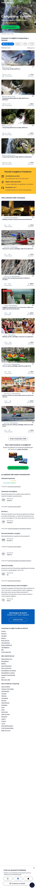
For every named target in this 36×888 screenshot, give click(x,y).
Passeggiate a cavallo (8, 673)
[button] (32, 885)
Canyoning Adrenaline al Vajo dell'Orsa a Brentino (15, 99)
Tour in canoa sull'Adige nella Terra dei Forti (16, 366)
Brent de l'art (5, 640)
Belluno (3, 638)
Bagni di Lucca (5, 730)
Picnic (3, 677)
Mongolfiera (5, 661)
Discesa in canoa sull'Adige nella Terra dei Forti (17, 249)
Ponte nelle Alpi (6, 652)
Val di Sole (4, 712)
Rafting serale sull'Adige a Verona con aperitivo (17, 337)
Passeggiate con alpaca (8, 670)
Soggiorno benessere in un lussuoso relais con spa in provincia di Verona (17, 308)
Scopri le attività (10, 27)
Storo (3, 707)
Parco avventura (6, 668)
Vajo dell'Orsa (5, 643)
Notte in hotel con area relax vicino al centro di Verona (17, 396)
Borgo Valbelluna (6, 645)
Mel (2, 650)
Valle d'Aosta (5, 703)
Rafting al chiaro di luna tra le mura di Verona (17, 219)
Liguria (3, 719)
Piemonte (4, 717)
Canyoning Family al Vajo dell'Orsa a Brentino (17, 157)
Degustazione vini (6, 659)
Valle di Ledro (5, 714)
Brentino (4, 633)
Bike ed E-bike (5, 680)
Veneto (3, 631)
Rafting (3, 663)
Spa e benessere (6, 666)
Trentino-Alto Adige (7, 689)
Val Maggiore (5, 647)
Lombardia (4, 698)
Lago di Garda (5, 687)
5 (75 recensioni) (9, 23)
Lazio (2, 710)
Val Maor (4, 636)
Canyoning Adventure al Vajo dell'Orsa (14, 127)
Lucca (3, 723)
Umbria (3, 721)
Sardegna (4, 705)
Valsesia (3, 696)
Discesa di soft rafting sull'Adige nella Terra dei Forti (17, 425)
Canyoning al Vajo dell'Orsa (11, 69)
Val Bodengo (5, 691)
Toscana (3, 693)
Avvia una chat (18, 619)
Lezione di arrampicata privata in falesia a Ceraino (16, 278)
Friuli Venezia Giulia (7, 728)
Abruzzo (3, 700)
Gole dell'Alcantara (7, 726)
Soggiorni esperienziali (8, 675)
